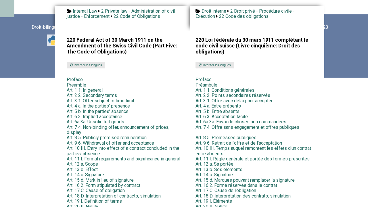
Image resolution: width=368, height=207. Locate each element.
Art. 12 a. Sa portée (214, 164)
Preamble (76, 85)
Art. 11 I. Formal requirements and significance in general (123, 159)
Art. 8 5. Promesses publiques (225, 137)
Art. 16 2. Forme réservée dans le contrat (236, 185)
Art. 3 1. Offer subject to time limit (100, 100)
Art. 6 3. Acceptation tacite (221, 116)
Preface (75, 79)
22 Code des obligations (244, 16)
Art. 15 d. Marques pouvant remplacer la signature (245, 180)
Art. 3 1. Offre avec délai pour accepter (234, 100)
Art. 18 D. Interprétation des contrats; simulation (243, 196)
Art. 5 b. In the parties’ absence (98, 111)
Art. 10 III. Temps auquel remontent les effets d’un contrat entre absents (253, 150)
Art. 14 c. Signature (85, 174)
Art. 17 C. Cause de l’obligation (225, 190)
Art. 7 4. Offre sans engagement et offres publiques (247, 127)
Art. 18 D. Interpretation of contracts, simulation (114, 196)
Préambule (206, 85)
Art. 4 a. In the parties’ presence (98, 106)
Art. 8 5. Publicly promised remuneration (107, 137)
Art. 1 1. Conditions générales (224, 90)
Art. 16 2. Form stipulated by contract (103, 185)
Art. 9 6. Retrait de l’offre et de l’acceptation (238, 143)
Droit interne (214, 11)
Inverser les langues (87, 65)
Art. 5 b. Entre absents (217, 111)
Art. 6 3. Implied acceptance (94, 116)
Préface (203, 79)
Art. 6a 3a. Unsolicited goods (95, 121)
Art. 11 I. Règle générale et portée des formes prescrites (252, 159)
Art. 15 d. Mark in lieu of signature (100, 180)
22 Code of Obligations (137, 16)
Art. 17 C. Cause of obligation (96, 190)
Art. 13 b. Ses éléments (218, 169)
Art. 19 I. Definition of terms (94, 201)
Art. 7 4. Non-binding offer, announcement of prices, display (118, 129)
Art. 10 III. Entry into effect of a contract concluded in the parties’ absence (123, 150)
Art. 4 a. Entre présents (218, 106)
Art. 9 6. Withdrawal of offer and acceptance (110, 143)
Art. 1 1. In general (85, 90)
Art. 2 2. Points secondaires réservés (232, 95)
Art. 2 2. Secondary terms (92, 95)
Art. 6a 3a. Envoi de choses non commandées (240, 121)
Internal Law (85, 11)
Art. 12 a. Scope (82, 164)
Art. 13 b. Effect (82, 169)
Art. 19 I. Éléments (213, 201)
